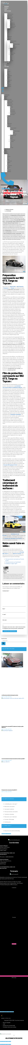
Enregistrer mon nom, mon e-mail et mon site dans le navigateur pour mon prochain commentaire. (14, 627)
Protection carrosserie (10, 17)
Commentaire (6, 590)
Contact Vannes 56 (9, 81)
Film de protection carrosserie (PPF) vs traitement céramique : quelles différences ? (12, 727)
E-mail (4, 614)
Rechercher (4, 638)
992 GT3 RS (13, 286)
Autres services (9, 38)
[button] (2, 90)
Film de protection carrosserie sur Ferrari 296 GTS (9, 790)
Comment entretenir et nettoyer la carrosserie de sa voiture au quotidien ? (13, 758)
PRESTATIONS (7, 11)
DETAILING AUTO (7, 149)
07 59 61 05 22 (4, 186)
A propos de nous (8, 72)
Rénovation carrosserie (10, 14)
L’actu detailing (9, 85)
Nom (4, 608)
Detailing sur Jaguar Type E (11, 563)
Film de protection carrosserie (12, 22)
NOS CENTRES (6, 152)
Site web (5, 620)
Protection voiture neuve (13, 50)
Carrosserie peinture (13, 41)
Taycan (12, 288)
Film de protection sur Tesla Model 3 (13, 562)
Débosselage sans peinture (16, 45)
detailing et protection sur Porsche (13, 877)
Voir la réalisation (7, 696)
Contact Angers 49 (9, 77)
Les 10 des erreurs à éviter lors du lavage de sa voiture (10, 695)
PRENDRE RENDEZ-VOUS (6, 8)
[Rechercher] (3, 643)
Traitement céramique (13, 26)
